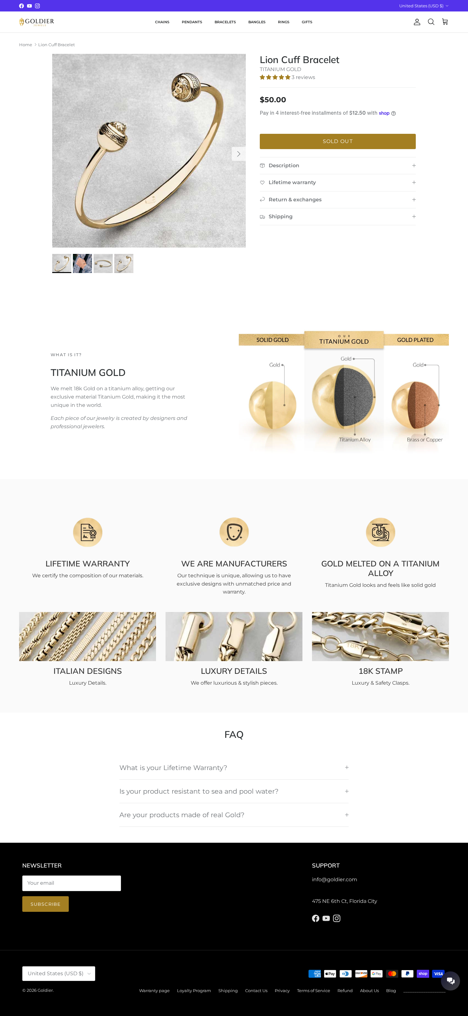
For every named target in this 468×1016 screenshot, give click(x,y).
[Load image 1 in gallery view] (149, 151)
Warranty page (154, 990)
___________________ (424, 990)
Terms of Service (313, 990)
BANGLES (257, 22)
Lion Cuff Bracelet (56, 44)
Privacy (282, 990)
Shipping (228, 990)
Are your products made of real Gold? (182, 815)
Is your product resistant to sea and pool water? (199, 791)
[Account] (416, 22)
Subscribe (45, 904)
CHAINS (162, 22)
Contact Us (256, 990)
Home (25, 44)
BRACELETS (225, 22)
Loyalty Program (194, 990)
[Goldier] (36, 22)
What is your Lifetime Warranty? (173, 768)
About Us (369, 990)
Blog (391, 990)
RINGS (283, 22)
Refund (345, 990)
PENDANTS (192, 22)
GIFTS (307, 22)
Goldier (45, 990)
